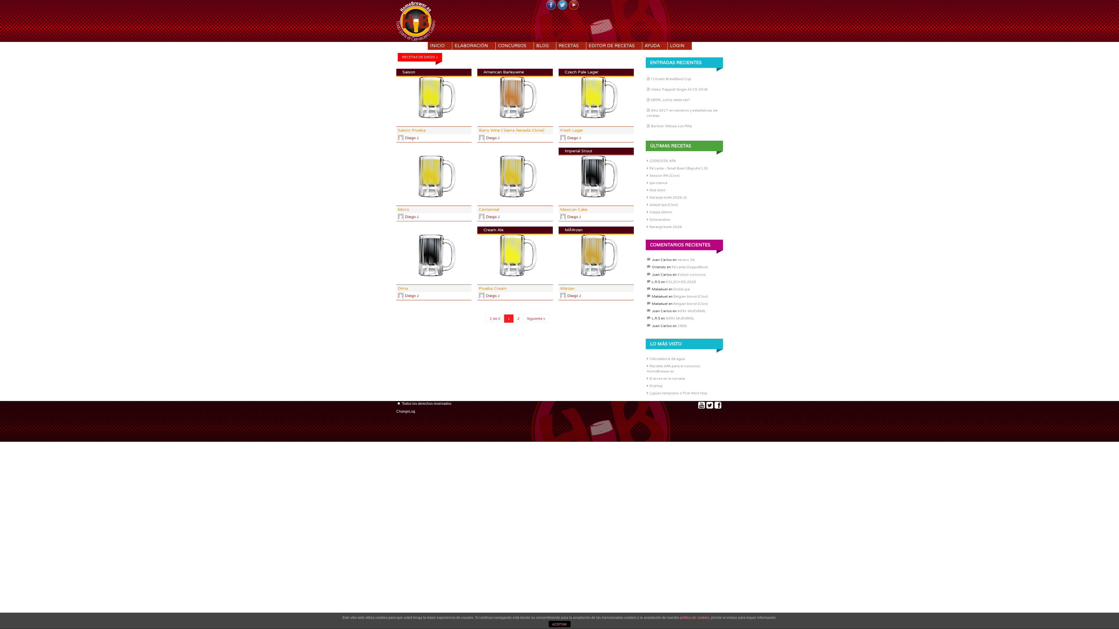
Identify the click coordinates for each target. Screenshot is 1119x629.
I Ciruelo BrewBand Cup (671, 79)
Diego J (411, 138)
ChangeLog (405, 411)
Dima (403, 288)
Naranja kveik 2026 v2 (668, 197)
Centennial (489, 209)
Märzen (567, 288)
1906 (682, 326)
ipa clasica (658, 183)
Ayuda (652, 45)
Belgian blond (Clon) (690, 296)
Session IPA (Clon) (665, 176)
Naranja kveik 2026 (666, 227)
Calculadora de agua (667, 359)
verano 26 (686, 260)
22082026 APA (663, 161)
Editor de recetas (612, 45)
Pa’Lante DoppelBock (690, 267)
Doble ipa (681, 289)
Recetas (569, 45)
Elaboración (471, 45)
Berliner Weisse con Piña (671, 126)
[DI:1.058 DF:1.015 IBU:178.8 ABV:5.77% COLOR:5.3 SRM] (433, 177)
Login (677, 45)
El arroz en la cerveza (667, 379)
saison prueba (412, 130)
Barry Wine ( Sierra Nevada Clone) (511, 130)
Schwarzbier (660, 220)
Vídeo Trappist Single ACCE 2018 (679, 89)
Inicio (437, 45)
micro (403, 209)
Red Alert (657, 190)
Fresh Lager (571, 130)
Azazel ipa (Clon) (664, 205)
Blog (542, 45)
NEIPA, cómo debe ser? (670, 100)
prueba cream (493, 288)
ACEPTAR (559, 624)
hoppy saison (661, 212)
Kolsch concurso (692, 275)
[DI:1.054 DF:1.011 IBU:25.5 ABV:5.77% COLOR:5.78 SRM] (515, 177)
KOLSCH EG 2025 (681, 282)
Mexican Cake (573, 209)
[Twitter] (562, 5)
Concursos (512, 45)
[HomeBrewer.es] (415, 20)
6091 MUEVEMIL (692, 311)
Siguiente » (536, 319)
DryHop (656, 386)
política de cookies (694, 618)
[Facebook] (551, 5)
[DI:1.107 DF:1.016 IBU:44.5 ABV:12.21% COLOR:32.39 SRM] (433, 256)
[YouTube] (574, 5)
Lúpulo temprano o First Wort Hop (678, 393)
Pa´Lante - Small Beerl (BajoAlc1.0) (679, 168)
